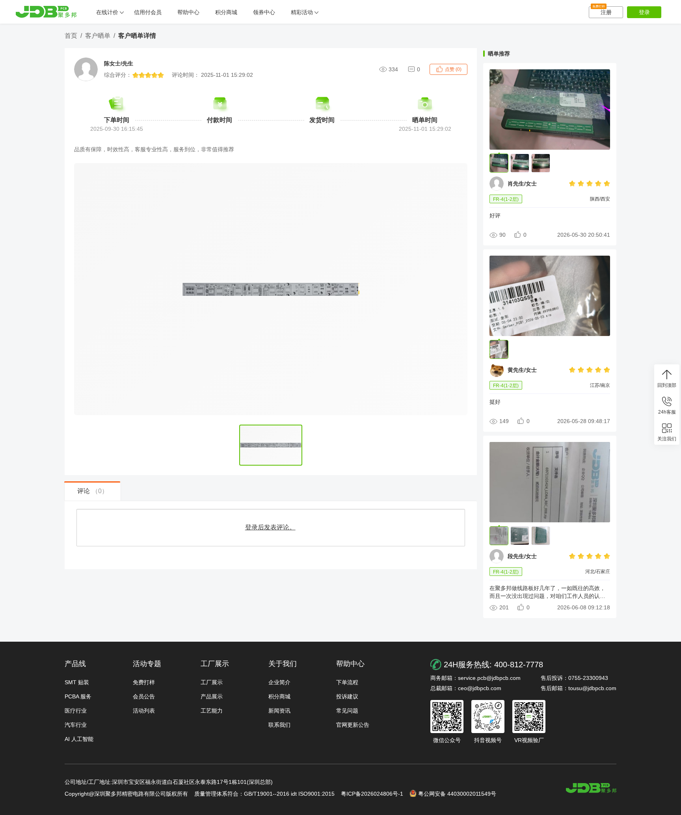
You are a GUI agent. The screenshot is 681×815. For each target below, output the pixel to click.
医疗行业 (76, 710)
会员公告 (144, 696)
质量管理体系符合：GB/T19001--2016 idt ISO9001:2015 (264, 794)
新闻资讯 (279, 710)
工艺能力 (212, 710)
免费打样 (144, 682)
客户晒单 (97, 35)
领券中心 (264, 12)
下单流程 (347, 682)
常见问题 (347, 710)
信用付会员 (148, 12)
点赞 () (453, 69)
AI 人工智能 (79, 739)
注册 (602, 10)
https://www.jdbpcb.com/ (591, 788)
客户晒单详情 (137, 35)
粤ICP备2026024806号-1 (372, 794)
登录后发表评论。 (270, 527)
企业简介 (279, 682)
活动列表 (144, 710)
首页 (71, 35)
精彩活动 (302, 12)
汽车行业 (76, 725)
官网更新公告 (352, 725)
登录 (644, 12)
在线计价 (107, 12)
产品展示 (212, 696)
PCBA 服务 (78, 696)
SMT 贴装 (77, 682)
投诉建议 (347, 696)
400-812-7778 (518, 664)
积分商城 (226, 12)
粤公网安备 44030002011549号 (457, 794)
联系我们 (279, 725)
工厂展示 (212, 682)
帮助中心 (188, 12)
